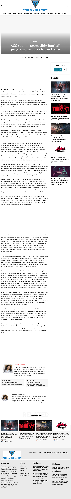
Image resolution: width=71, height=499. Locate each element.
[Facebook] (56, 69)
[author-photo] (2, 441)
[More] (65, 69)
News (35, 41)
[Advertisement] (24, 76)
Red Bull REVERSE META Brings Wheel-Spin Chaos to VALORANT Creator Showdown (60, 160)
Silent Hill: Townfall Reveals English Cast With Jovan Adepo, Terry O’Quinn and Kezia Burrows (60, 97)
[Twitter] (60, 69)
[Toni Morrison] (5, 397)
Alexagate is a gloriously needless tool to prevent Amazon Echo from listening (36, 384)
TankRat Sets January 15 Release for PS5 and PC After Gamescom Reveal (60, 118)
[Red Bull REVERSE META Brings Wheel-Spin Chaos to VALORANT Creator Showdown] (60, 149)
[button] (4, 6)
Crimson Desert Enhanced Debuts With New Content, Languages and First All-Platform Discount (59, 138)
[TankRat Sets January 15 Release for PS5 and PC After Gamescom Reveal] (60, 108)
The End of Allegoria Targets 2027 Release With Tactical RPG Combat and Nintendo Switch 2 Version (60, 181)
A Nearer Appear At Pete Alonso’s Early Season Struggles (12, 383)
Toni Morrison (28, 57)
